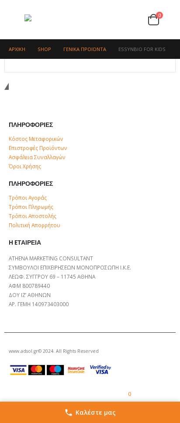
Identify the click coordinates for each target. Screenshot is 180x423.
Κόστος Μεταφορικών (36, 138)
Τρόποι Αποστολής (32, 215)
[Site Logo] (41, 19)
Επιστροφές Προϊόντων (38, 147)
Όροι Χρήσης (25, 166)
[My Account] (121, 20)
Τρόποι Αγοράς (28, 197)
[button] (16, 19)
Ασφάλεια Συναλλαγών (37, 157)
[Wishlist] (137, 20)
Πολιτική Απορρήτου (34, 225)
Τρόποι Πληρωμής (31, 206)
